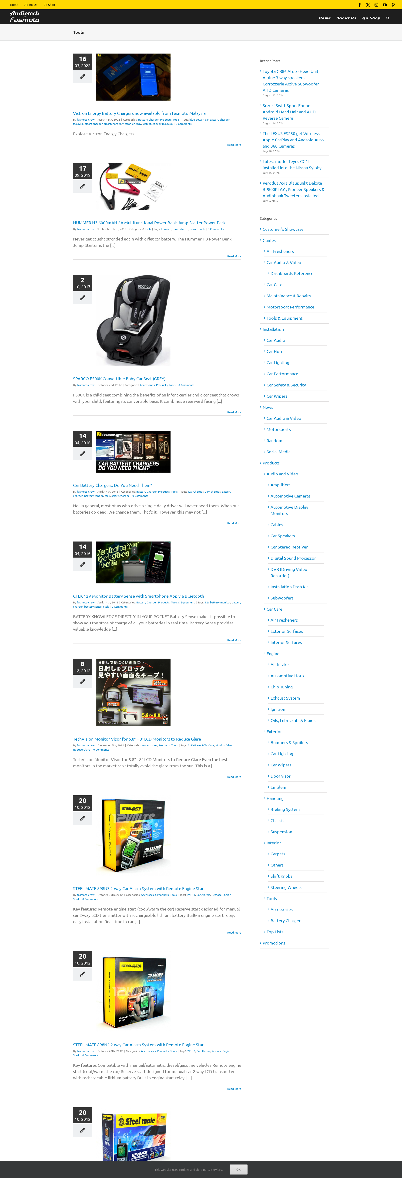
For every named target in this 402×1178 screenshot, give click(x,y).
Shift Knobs (281, 875)
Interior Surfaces (286, 642)
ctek (107, 496)
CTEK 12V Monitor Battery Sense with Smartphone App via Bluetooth (138, 595)
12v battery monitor (217, 602)
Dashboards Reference (292, 273)
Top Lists (275, 931)
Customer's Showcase (283, 229)
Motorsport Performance (290, 306)
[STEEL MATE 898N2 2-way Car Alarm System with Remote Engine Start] (133, 991)
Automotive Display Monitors (289, 510)
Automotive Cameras (291, 495)
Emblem (278, 787)
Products (165, 119)
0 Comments (183, 123)
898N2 (191, 1051)
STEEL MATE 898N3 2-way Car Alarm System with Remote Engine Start (139, 888)
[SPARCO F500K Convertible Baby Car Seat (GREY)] (133, 320)
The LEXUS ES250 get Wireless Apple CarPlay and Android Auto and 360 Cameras (293, 139)
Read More (234, 144)
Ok (238, 1169)
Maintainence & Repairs (289, 295)
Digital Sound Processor (293, 557)
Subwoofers (282, 597)
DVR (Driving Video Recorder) (289, 572)
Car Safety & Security (286, 384)
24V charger (212, 491)
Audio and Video (282, 473)
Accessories (147, 385)
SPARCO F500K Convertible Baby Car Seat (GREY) (119, 378)
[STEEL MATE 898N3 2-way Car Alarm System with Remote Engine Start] (133, 835)
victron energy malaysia (158, 123)
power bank (197, 229)
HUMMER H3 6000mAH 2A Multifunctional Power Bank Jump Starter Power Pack (149, 222)
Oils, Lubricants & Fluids (293, 720)
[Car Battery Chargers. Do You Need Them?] (133, 452)
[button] (387, 17)
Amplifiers (281, 484)
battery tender (93, 496)
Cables (277, 524)
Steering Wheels (286, 887)
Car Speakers (283, 535)
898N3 (191, 895)
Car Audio (276, 340)
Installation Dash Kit (289, 586)
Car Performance (282, 373)
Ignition (278, 709)
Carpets (278, 853)
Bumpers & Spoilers (289, 742)
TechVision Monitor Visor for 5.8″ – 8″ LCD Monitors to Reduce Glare (137, 738)
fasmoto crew (85, 119)
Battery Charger (148, 119)
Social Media (279, 451)
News (268, 407)
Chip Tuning (282, 686)
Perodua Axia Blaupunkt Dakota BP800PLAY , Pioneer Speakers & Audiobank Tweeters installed (294, 189)
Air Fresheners (280, 251)
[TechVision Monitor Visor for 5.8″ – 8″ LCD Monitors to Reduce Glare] (133, 692)
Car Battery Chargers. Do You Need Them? (112, 485)
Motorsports (279, 429)
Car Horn (275, 351)
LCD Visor (208, 745)
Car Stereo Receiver (289, 546)
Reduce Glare (81, 749)
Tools (176, 119)
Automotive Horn (287, 675)
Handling (275, 798)
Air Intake (280, 664)
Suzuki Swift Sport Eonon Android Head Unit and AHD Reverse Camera (289, 111)
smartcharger (112, 123)
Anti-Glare (194, 745)
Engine (273, 653)
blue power (196, 119)
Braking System (285, 809)
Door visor (281, 775)
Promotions (274, 942)
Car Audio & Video (284, 262)
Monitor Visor (224, 745)
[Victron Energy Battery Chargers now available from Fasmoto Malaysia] (133, 77)
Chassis (277, 820)
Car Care (274, 284)
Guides (269, 240)
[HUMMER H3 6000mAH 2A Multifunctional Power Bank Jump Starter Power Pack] (133, 186)
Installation (273, 329)
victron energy (131, 123)
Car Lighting (278, 362)
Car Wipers (277, 395)
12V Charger (195, 491)
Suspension (281, 831)
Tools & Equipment (183, 602)
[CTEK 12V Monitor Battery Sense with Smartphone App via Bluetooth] (133, 562)
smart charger (94, 123)
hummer (166, 229)
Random (274, 440)
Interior (274, 842)
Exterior (274, 731)
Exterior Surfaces (287, 631)
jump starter (180, 229)
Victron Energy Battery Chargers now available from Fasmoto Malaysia (139, 113)
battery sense (93, 606)
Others (277, 864)
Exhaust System (285, 697)
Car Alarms (203, 895)
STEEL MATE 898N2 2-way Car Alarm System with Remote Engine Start (139, 1044)
